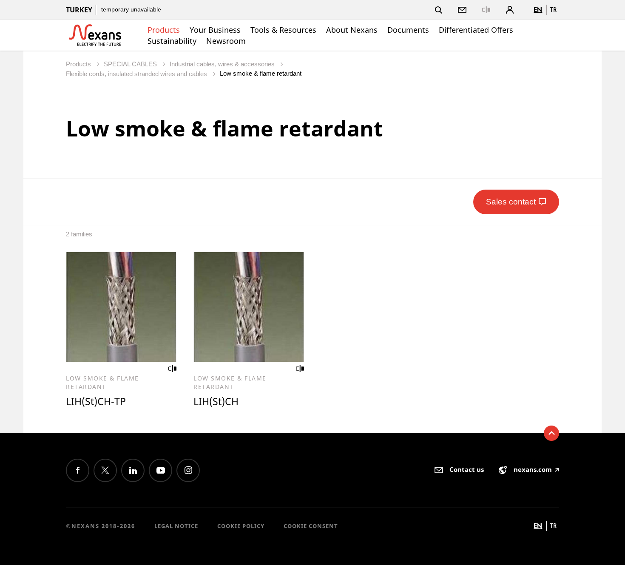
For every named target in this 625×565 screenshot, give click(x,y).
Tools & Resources (283, 30)
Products (164, 30)
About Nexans (352, 30)
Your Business (215, 30)
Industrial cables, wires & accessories (223, 64)
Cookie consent (311, 526)
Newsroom (226, 41)
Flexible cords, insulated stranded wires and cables (137, 73)
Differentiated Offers (476, 30)
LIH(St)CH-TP (96, 401)
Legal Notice (176, 526)
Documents (408, 30)
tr (553, 10)
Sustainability (172, 41)
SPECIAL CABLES (131, 64)
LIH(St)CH (216, 401)
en (538, 10)
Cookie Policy (240, 526)
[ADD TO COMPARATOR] (172, 368)
